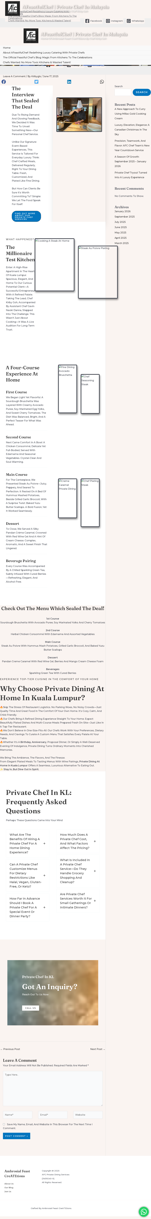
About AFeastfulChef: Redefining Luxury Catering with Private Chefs (44, 52)
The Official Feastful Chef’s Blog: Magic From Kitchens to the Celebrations (47, 57)
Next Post (97, 1049)
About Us (9, 1183)
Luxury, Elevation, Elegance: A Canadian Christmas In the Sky (132, 130)
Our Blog (8, 1187)
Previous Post (10, 1049)
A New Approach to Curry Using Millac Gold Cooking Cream (130, 114)
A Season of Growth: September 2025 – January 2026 (130, 161)
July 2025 (120, 222)
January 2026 (123, 211)
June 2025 (121, 227)
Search (119, 86)
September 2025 (125, 216)
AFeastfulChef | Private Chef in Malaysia (65, 7)
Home (6, 47)
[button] (3, 81)
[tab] (27, 843)
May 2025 (120, 232)
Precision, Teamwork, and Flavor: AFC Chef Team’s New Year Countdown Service (132, 145)
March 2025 (122, 243)
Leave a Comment (14, 76)
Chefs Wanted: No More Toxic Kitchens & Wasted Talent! (39, 20)
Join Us (7, 1191)
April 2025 (121, 237)
